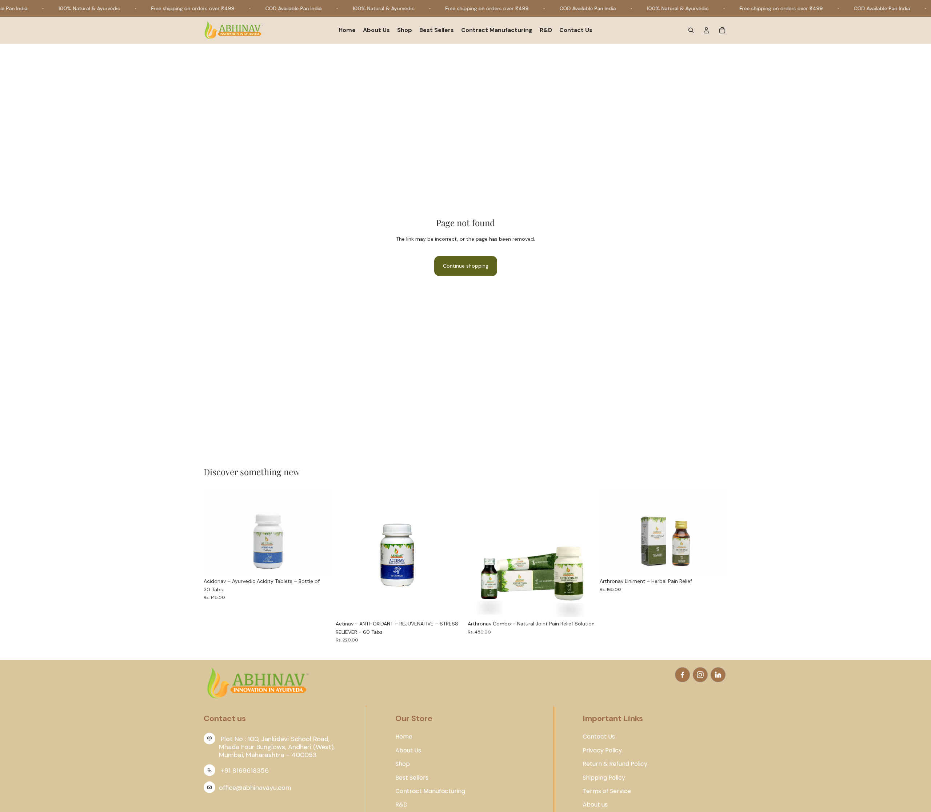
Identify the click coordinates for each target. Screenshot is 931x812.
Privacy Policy (602, 751)
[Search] (691, 31)
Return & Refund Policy (615, 764)
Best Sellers (411, 778)
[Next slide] (320, 532)
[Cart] (722, 31)
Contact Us (599, 737)
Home (403, 737)
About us (595, 805)
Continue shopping (465, 266)
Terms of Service (607, 791)
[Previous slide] (214, 532)
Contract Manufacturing (430, 791)
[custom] (682, 674)
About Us (408, 751)
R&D (401, 805)
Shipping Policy (604, 778)
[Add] (320, 562)
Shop (402, 764)
